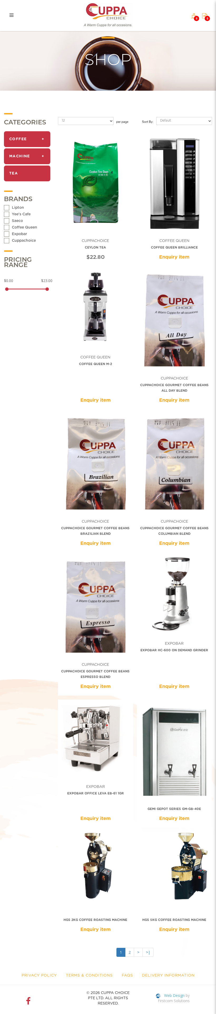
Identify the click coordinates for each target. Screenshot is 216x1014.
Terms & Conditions (89, 975)
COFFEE (18, 139)
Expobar (19, 234)
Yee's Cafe (21, 214)
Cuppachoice (24, 240)
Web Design (174, 995)
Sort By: (148, 121)
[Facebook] (29, 1001)
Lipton (18, 208)
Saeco (17, 221)
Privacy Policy (39, 975)
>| (148, 952)
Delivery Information (168, 975)
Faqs (127, 975)
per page (122, 121)
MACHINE (19, 156)
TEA (13, 173)
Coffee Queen (24, 227)
